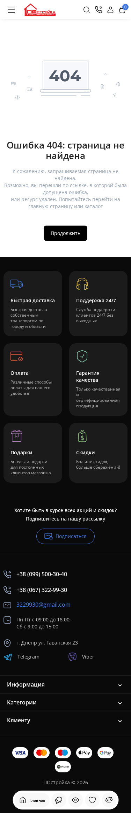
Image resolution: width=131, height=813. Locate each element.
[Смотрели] (58, 800)
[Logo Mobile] (39, 10)
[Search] (86, 10)
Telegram (28, 656)
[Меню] (11, 10)
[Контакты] (98, 10)
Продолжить (65, 233)
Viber (88, 656)
